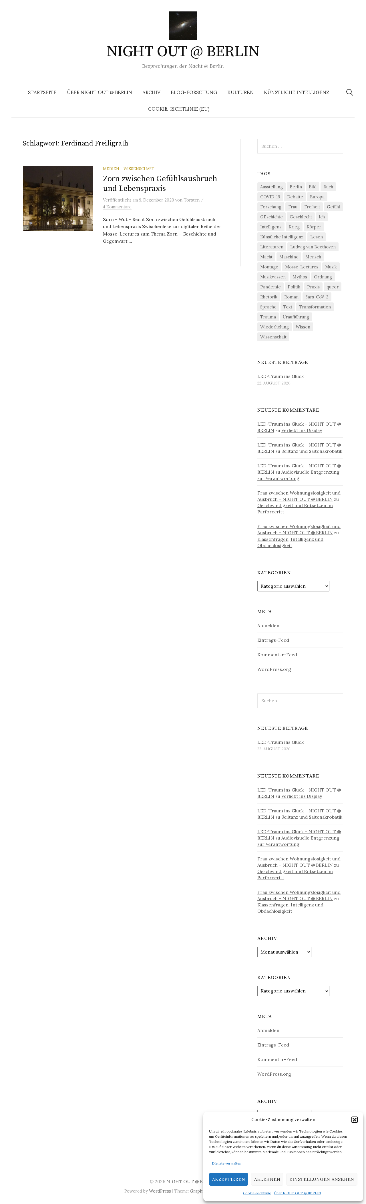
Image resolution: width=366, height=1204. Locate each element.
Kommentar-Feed (277, 654)
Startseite (42, 92)
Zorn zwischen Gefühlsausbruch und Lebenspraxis (160, 184)
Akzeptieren (228, 1179)
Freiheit (312, 207)
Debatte (295, 197)
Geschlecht (301, 217)
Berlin (296, 187)
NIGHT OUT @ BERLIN (183, 51)
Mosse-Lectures (301, 267)
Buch (328, 187)
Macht (266, 257)
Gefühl (333, 207)
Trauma (268, 317)
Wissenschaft (273, 337)
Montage (269, 267)
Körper (314, 227)
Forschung (270, 207)
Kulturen (240, 92)
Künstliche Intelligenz (296, 92)
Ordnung (323, 277)
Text (287, 307)
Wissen (303, 327)
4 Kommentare (117, 207)
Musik (331, 267)
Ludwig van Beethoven (313, 247)
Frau (292, 207)
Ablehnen (267, 1179)
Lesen (316, 237)
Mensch (313, 257)
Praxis (313, 287)
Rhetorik (268, 297)
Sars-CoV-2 (317, 297)
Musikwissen (273, 277)
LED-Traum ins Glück (280, 376)
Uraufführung (296, 317)
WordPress (160, 1191)
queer (333, 287)
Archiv (151, 92)
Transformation (315, 307)
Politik (294, 287)
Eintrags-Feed (273, 640)
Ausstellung (271, 187)
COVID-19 (270, 197)
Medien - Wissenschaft (128, 168)
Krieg (294, 227)
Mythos (300, 277)
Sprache (268, 307)
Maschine (289, 257)
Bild (313, 187)
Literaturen (271, 247)
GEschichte (271, 217)
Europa (317, 197)
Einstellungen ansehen (321, 1179)
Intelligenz (271, 227)
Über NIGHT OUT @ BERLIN (297, 1193)
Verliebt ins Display (301, 430)
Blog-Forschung (194, 92)
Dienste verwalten (226, 1163)
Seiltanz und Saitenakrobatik (311, 451)
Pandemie (270, 287)
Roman (291, 297)
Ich (322, 217)
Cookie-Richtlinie (257, 1193)
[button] (354, 1120)
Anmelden (268, 625)
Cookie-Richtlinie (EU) (178, 109)
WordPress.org (274, 669)
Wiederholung (274, 327)
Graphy (197, 1191)
